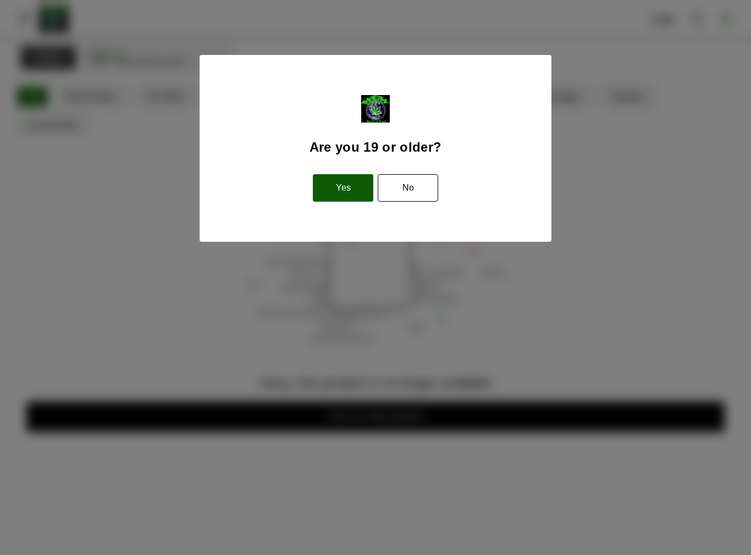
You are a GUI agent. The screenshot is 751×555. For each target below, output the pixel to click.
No (408, 187)
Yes (343, 187)
